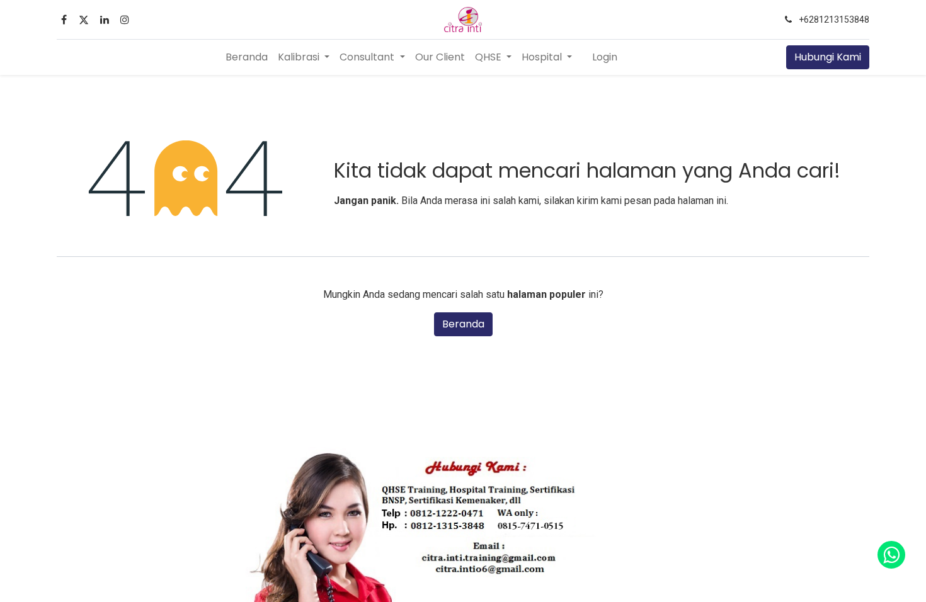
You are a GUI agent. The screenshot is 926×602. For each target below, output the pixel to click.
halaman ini (702, 201)
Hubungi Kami (827, 57)
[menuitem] (246, 57)
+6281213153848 (834, 19)
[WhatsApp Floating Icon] (891, 555)
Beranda (463, 324)
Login (604, 57)
